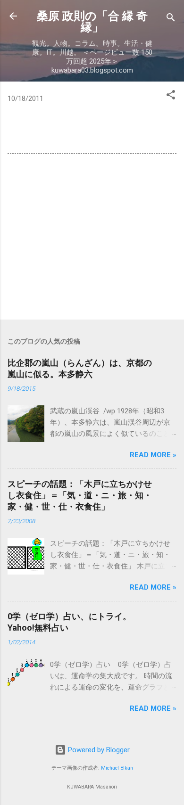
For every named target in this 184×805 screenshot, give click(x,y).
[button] (170, 96)
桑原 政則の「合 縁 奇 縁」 (92, 21)
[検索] (170, 19)
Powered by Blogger (98, 750)
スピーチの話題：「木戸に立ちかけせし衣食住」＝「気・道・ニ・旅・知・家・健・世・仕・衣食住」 (80, 495)
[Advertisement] (92, 238)
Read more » (153, 455)
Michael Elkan (117, 768)
